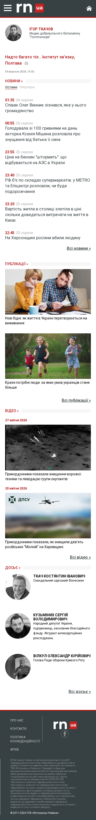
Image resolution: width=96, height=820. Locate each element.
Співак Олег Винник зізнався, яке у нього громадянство (45, 107)
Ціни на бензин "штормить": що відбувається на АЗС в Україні (36, 159)
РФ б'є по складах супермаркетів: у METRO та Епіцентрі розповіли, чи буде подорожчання (47, 185)
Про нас (16, 720)
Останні (11, 87)
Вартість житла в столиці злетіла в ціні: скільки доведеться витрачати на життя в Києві (46, 214)
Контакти (18, 728)
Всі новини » (79, 248)
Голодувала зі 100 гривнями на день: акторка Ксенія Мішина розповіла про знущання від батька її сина (42, 134)
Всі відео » (80, 557)
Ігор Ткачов (41, 29)
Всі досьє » (80, 691)
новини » (14, 81)
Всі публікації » (76, 400)
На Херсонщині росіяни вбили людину (42, 237)
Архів (14, 749)
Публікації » (16, 264)
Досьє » (12, 568)
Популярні (27, 87)
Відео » (12, 411)
